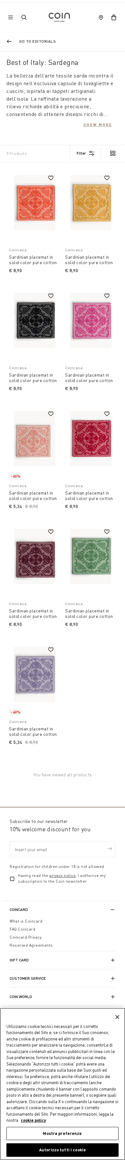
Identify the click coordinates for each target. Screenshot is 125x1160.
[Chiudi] (117, 1017)
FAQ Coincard (22, 929)
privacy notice (62, 875)
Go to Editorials (37, 41)
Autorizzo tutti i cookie (62, 1149)
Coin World (21, 996)
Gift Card (19, 960)
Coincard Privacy (25, 937)
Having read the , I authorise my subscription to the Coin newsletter (61, 878)
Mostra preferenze (62, 1133)
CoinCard (19, 909)
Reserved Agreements (31, 945)
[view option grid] (112, 154)
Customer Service (28, 978)
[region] (62, 1084)
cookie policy (33, 1120)
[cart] (114, 17)
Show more (97, 124)
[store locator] (101, 17)
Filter (81, 153)
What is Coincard (26, 921)
